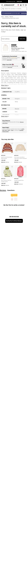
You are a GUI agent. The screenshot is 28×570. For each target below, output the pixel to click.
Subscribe (22, 38)
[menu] (2, 5)
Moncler (11, 16)
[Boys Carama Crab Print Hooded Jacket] (12, 167)
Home (2, 16)
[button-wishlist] (23, 5)
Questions (11, 190)
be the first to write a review (14, 220)
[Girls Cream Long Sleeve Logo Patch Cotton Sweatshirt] (25, 143)
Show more (4, 85)
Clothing (6, 16)
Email (9, 130)
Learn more (9, 59)
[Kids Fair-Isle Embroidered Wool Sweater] (12, 143)
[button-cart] (26, 5)
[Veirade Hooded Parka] (25, 167)
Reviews (3, 190)
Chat (12, 130)
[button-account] (21, 5)
